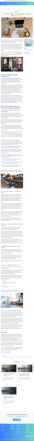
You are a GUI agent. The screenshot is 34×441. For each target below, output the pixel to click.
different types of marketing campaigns (10, 39)
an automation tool (6, 135)
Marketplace (27, 430)
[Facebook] (26, 436)
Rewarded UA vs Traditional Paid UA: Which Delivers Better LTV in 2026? (9, 397)
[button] (25, 50)
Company (9, 4)
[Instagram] (30, 436)
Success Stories (18, 431)
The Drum (13, 291)
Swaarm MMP (12, 428)
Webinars (17, 428)
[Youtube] (32, 436)
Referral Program (28, 429)
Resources (21, 2)
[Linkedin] (28, 436)
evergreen (6, 343)
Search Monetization (12, 429)
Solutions (8, 2)
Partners (17, 2)
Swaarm (11, 236)
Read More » (4, 382)
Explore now (27, 0)
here (15, 42)
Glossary (17, 430)
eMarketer (3, 126)
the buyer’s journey (9, 151)
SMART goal (16, 195)
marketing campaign (14, 336)
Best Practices (17, 10)
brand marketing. (5, 47)
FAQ (1, 431)
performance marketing (12, 96)
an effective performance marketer (9, 53)
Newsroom (17, 429)
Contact (2, 429)
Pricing (13, 2)
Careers (2, 428)
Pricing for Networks (28, 431)
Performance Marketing (6, 352)
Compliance (2, 430)
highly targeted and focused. (13, 144)
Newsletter (17, 432)
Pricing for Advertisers (29, 432)
